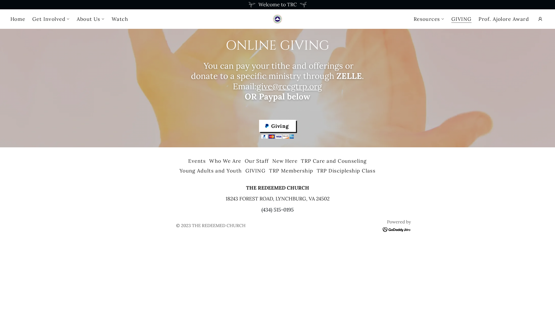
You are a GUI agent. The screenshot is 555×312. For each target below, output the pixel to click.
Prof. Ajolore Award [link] (503, 19)
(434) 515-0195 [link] (277, 209)
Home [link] (17, 19)
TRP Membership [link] (291, 170)
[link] (277, 18)
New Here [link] (285, 161)
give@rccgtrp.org (289, 86)
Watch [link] (120, 19)
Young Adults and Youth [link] (211, 170)
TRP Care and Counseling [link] (334, 161)
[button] (51, 19)
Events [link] (197, 161)
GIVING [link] (461, 19)
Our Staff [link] (257, 161)
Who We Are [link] (225, 161)
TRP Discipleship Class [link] (346, 170)
